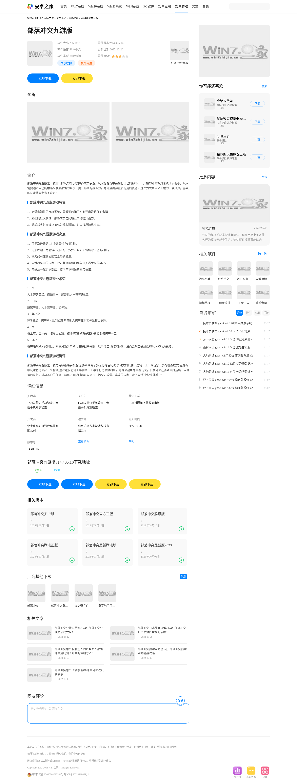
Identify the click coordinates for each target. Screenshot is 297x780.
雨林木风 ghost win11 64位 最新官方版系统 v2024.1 (229, 347)
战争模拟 (66, 63)
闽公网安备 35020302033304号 (47, 774)
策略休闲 (74, 18)
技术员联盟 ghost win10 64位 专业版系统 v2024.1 (229, 331)
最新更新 (251, 777)
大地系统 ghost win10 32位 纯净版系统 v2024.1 (229, 363)
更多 (264, 86)
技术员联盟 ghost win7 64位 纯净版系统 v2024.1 (229, 323)
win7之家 (49, 18)
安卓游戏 (181, 6)
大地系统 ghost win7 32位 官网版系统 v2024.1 (229, 355)
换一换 (262, 253)
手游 (183, 576)
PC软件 (148, 6)
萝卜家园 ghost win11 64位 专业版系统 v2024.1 (229, 339)
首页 (63, 6)
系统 (239, 312)
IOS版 (57, 470)
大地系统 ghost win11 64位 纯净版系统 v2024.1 (229, 371)
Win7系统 (77, 6)
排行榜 (237, 777)
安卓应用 (164, 6)
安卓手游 (61, 18)
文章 (195, 6)
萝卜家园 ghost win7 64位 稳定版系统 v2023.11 (229, 379)
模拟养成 (86, 63)
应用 (257, 312)
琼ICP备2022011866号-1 (76, 774)
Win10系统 (95, 6)
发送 (180, 700)
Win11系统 (114, 6)
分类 (264, 777)
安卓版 (38, 470)
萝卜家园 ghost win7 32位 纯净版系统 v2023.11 (229, 387)
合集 (205, 6)
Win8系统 (132, 6)
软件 (248, 312)
